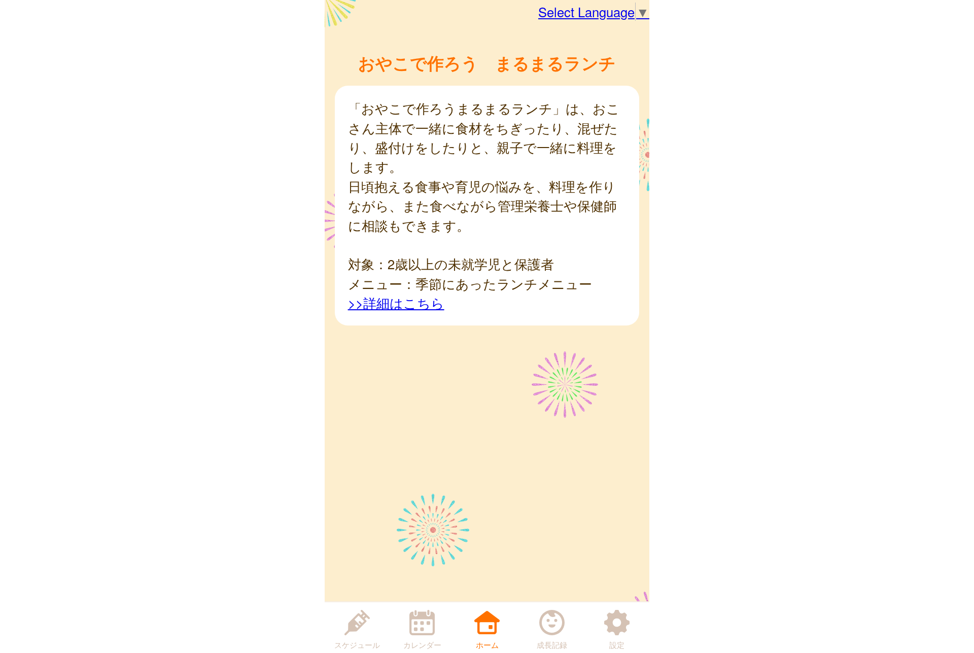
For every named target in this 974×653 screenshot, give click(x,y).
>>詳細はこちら (396, 303)
